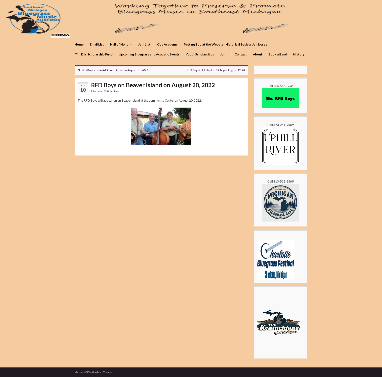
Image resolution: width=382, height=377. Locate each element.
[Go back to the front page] (191, 19)
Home (79, 44)
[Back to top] (373, 368)
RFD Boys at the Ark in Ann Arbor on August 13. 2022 (115, 70)
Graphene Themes (102, 372)
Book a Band (277, 54)
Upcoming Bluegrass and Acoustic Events (149, 54)
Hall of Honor (120, 44)
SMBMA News (111, 91)
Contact (241, 54)
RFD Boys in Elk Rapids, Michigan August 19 (214, 70)
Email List (97, 44)
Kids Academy (167, 44)
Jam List (144, 44)
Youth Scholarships (200, 54)
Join (223, 54)
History (299, 54)
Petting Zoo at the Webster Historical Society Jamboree (225, 44)
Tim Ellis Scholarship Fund (94, 54)
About (257, 54)
